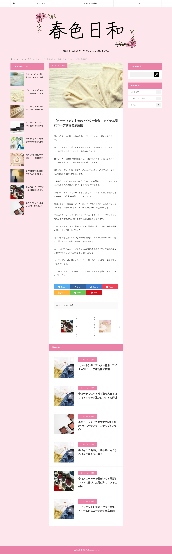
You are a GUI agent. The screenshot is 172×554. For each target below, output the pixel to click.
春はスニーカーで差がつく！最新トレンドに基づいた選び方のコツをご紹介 (97, 482)
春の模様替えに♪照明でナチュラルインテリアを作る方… (34, 173)
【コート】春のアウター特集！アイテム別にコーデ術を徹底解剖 (97, 367)
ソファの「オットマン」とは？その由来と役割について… (34, 125)
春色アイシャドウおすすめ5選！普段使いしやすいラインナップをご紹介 (97, 426)
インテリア (41, 3)
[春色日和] (86, 47)
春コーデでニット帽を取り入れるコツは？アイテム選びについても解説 (97, 395)
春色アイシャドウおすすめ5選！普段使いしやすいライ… (34, 205)
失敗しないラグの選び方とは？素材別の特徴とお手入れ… (34, 76)
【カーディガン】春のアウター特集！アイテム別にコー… (34, 92)
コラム (137, 3)
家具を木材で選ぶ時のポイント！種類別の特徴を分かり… (34, 157)
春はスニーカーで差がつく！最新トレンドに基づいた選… (34, 189)
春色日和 (84, 550)
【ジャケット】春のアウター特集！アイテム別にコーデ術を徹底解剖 (97, 509)
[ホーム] (13, 3)
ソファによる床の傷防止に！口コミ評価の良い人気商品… (34, 108)
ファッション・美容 (89, 3)
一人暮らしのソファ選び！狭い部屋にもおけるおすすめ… (34, 141)
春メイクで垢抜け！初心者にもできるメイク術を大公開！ (97, 452)
